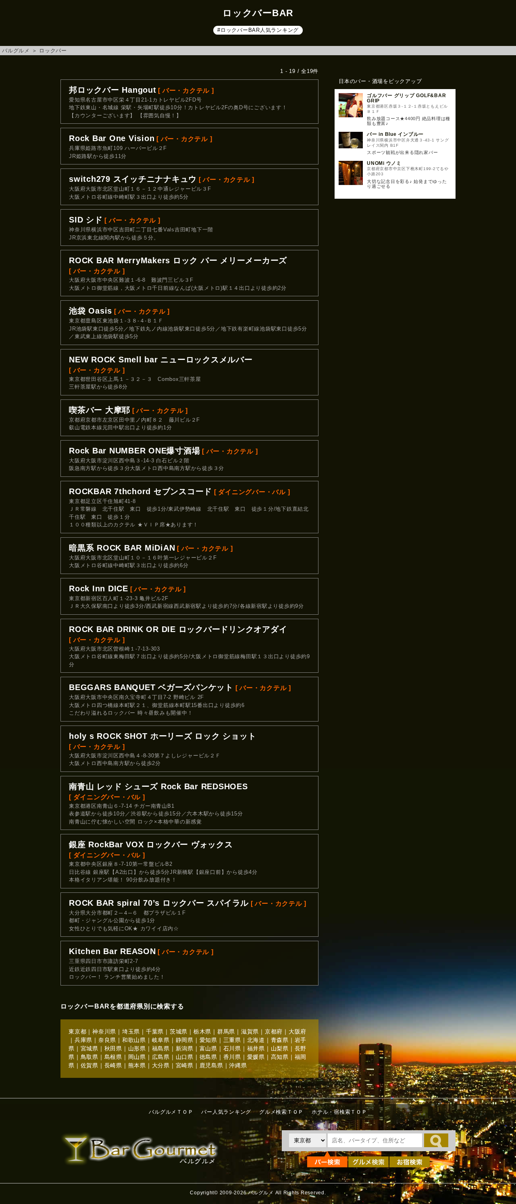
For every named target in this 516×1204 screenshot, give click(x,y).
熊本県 (137, 1065)
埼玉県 (131, 1031)
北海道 (256, 1040)
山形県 (137, 1048)
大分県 (161, 1065)
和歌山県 (134, 1040)
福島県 (161, 1048)
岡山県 (137, 1057)
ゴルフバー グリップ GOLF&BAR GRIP (406, 98)
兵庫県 (83, 1040)
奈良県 (107, 1040)
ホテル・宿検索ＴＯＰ (339, 1112)
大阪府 (297, 1031)
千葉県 (155, 1031)
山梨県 (280, 1048)
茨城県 (178, 1031)
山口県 (185, 1057)
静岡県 (185, 1040)
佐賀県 (89, 1065)
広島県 (161, 1057)
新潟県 (185, 1048)
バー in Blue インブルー (395, 134)
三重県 (232, 1040)
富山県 (208, 1048)
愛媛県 (256, 1057)
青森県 (280, 1040)
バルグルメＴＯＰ (171, 1112)
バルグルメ (16, 51)
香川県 (232, 1057)
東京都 (77, 1031)
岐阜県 (161, 1040)
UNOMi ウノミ (384, 163)
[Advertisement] (395, 336)
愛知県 (208, 1040)
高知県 (280, 1057)
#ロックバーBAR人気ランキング (258, 30)
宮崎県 (185, 1065)
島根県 (113, 1057)
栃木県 (202, 1031)
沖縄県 (238, 1065)
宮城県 (89, 1048)
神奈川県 (104, 1031)
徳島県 (208, 1057)
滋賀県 (250, 1031)
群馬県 (226, 1031)
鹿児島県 (211, 1065)
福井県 (256, 1048)
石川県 (232, 1048)
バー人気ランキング (226, 1112)
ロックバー (53, 51)
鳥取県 (89, 1057)
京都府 (274, 1031)
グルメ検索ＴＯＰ (281, 1112)
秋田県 (113, 1048)
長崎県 (113, 1065)
